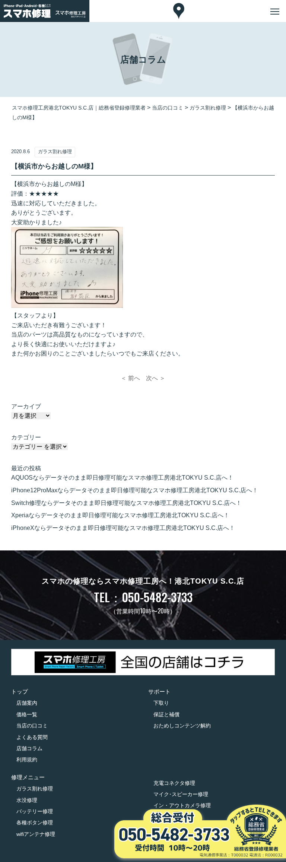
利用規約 (26, 759)
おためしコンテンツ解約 (182, 726)
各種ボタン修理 (34, 822)
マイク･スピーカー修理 (180, 794)
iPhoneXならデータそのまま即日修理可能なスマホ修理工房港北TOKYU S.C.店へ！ (123, 528)
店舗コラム (29, 748)
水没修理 (26, 800)
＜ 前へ (130, 378)
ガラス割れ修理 (34, 789)
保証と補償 (166, 714)
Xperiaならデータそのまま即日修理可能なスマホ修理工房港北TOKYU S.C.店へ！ (120, 515)
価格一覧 (26, 714)
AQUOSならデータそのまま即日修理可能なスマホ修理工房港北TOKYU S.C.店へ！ (122, 477)
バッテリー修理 (34, 811)
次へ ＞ (155, 378)
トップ (19, 691)
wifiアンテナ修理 (35, 834)
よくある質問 (32, 737)
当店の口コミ (32, 726)
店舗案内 (26, 703)
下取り (161, 703)
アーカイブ (26, 406)
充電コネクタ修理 (174, 783)
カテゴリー (26, 437)
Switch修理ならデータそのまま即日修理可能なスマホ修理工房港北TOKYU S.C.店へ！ (126, 503)
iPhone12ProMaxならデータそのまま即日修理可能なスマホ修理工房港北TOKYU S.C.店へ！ (134, 490)
